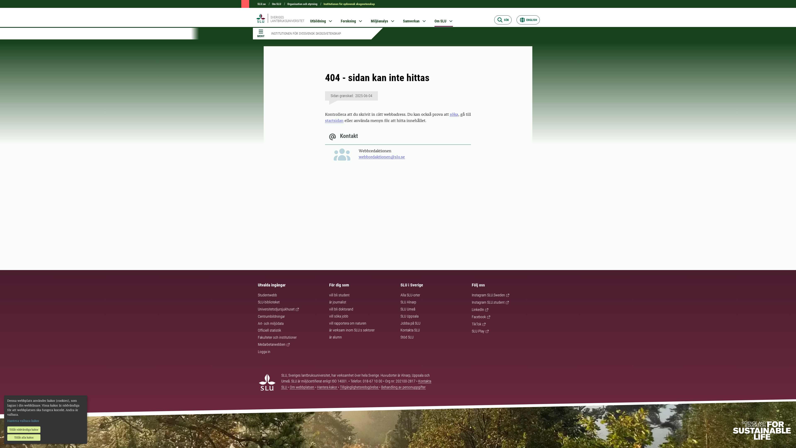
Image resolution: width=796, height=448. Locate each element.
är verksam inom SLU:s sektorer (352, 330)
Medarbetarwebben (271, 344)
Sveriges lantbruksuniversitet (287, 19)
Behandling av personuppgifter (403, 387)
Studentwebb (267, 295)
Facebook (479, 317)
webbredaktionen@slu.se (382, 157)
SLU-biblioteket (269, 302)
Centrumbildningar (271, 316)
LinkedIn (478, 309)
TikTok (476, 324)
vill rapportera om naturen (347, 323)
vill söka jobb (338, 316)
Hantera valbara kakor (23, 421)
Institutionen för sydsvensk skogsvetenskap (349, 4)
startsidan (334, 120)
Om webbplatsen (302, 387)
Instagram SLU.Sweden (488, 295)
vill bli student (339, 295)
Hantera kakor (327, 387)
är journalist (337, 302)
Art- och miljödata (271, 323)
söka (454, 114)
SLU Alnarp (408, 302)
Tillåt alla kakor (24, 437)
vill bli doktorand (341, 309)
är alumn (335, 337)
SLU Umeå (407, 309)
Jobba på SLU (410, 323)
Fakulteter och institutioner (277, 337)
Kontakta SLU (410, 330)
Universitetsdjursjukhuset (276, 309)
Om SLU (276, 4)
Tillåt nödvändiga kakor (23, 429)
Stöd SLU (407, 337)
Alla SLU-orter (410, 295)
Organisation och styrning (302, 4)
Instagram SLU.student (488, 302)
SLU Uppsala (409, 316)
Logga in (264, 351)
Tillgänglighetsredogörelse (359, 387)
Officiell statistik (269, 330)
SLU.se (261, 4)
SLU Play (478, 331)
